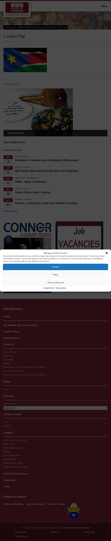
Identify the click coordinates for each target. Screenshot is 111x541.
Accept (55, 267)
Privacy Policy (61, 288)
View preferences (55, 282)
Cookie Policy (49, 288)
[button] (106, 253)
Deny (55, 274)
